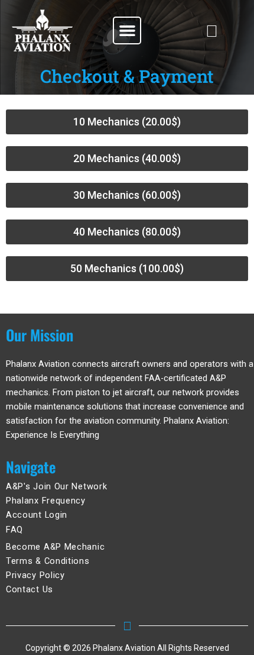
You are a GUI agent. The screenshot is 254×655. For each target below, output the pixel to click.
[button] (127, 31)
